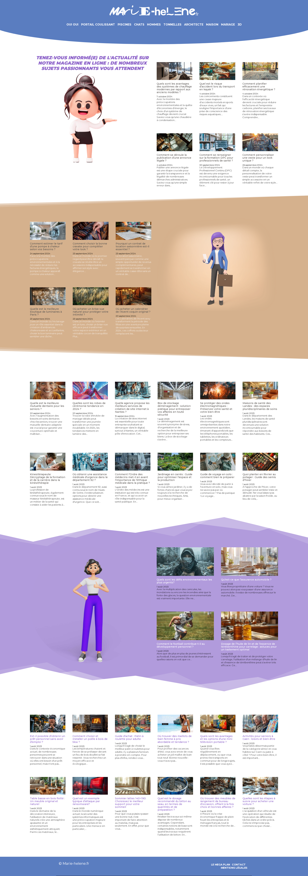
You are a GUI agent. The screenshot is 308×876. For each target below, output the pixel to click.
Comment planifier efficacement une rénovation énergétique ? (258, 86)
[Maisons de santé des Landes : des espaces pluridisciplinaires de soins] (260, 390)
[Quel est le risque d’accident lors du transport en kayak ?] (217, 71)
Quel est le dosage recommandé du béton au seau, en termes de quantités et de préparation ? (174, 804)
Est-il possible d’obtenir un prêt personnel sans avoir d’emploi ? (47, 738)
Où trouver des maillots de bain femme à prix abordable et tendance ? (175, 738)
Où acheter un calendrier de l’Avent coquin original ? (133, 310)
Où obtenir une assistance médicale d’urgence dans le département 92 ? (90, 477)
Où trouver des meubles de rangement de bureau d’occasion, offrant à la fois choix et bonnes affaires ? (217, 803)
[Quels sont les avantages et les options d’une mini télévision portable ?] (218, 723)
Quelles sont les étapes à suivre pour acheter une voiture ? (259, 801)
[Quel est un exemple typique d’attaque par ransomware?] (90, 786)
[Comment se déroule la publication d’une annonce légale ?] (174, 142)
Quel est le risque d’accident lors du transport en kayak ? (217, 86)
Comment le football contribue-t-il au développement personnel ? (181, 645)
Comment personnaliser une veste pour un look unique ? (258, 157)
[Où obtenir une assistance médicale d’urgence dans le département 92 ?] (90, 461)
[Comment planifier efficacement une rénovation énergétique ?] (260, 71)
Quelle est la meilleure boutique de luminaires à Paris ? (46, 311)
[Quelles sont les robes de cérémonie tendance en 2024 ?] (90, 390)
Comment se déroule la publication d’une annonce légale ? (174, 157)
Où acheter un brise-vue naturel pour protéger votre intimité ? (90, 311)
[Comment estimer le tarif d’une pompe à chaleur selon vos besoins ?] (48, 231)
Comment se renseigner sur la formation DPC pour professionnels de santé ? (216, 157)
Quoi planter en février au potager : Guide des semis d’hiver (259, 477)
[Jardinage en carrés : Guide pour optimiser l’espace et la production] (175, 461)
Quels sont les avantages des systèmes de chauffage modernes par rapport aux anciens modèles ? (174, 88)
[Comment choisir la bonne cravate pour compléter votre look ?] (90, 231)
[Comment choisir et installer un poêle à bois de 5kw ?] (90, 723)
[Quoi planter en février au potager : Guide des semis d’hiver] (260, 461)
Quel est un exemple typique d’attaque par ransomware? (86, 801)
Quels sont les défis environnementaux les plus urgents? (184, 581)
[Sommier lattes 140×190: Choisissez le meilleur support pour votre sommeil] (132, 786)
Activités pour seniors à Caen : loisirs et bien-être (259, 737)
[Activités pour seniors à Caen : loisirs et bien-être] (260, 723)
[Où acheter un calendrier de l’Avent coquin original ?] (133, 296)
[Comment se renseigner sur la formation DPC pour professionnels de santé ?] (217, 142)
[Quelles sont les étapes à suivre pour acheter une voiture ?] (260, 786)
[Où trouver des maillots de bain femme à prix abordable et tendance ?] (175, 723)
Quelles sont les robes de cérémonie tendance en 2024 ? (89, 406)
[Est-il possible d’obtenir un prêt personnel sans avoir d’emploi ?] (47, 723)
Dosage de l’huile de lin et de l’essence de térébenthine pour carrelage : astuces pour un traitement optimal (249, 646)
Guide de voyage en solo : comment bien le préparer (217, 476)
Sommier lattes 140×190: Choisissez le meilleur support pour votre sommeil (130, 803)
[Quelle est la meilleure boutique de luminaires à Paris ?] (48, 296)
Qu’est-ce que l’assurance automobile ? (246, 579)
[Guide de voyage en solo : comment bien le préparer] (218, 461)
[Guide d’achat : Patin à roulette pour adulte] (132, 723)
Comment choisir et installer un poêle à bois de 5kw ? (90, 738)
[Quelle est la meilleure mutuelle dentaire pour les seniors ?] (47, 390)
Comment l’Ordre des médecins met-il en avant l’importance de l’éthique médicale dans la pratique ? (132, 478)
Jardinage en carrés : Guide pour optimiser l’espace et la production (175, 477)
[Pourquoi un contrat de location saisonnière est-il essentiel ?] (133, 231)
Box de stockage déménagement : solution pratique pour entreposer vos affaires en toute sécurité (174, 409)
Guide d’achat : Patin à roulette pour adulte (129, 737)
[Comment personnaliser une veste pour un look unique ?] (260, 142)
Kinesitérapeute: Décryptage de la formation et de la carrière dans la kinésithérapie (47, 478)
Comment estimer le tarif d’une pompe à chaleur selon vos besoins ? (46, 246)
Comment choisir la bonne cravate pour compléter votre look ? (90, 246)
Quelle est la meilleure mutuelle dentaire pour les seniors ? (47, 406)
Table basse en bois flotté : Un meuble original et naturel (47, 801)
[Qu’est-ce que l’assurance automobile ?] (249, 561)
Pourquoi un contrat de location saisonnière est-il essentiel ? (132, 246)
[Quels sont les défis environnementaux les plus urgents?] (185, 561)
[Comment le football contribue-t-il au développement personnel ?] (185, 626)
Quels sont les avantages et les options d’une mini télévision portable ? (216, 738)
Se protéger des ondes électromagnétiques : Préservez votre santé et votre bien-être (216, 407)
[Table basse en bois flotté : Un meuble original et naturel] (47, 786)
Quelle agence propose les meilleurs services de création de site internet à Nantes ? (132, 407)
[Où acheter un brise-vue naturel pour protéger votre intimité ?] (90, 296)
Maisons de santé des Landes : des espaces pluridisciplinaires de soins (260, 406)
